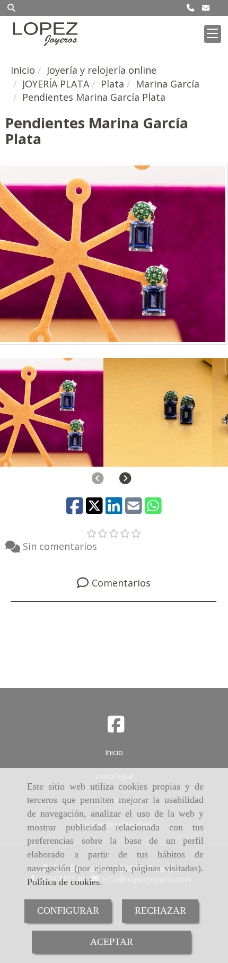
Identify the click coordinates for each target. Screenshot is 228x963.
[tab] (113, 583)
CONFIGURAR (68, 910)
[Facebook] (116, 727)
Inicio (114, 752)
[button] (125, 478)
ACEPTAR (111, 941)
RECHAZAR (160, 910)
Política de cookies (63, 882)
